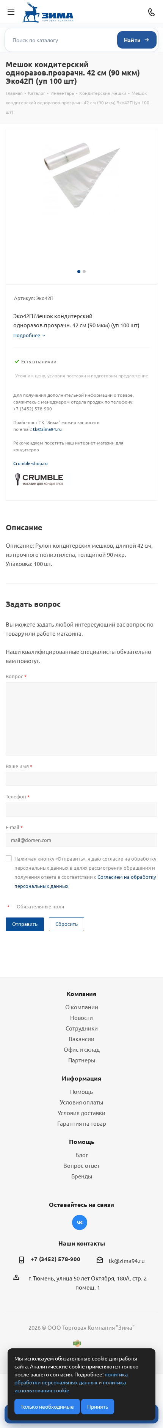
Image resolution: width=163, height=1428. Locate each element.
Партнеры (81, 1060)
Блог (81, 1154)
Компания (81, 994)
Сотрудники (82, 1028)
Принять (97, 1406)
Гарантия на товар (81, 1123)
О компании (81, 1006)
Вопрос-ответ (81, 1165)
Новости (81, 1017)
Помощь (81, 1091)
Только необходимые (47, 1406)
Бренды (81, 1176)
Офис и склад (82, 1049)
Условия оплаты (81, 1102)
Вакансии (81, 1038)
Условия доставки (81, 1112)
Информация (81, 1078)
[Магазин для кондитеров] (42, 479)
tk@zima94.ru (47, 429)
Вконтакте (79, 1222)
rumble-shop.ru (32, 463)
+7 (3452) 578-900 (55, 1259)
